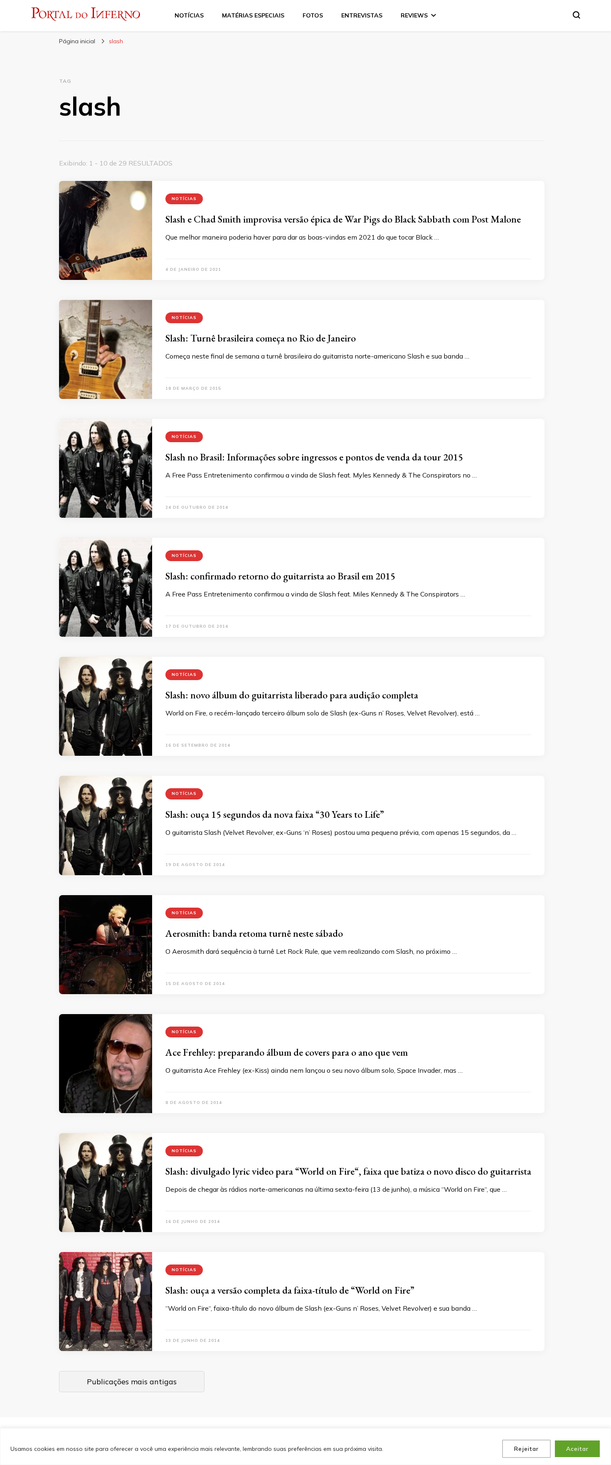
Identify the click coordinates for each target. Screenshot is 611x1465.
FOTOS (313, 15)
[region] (305, 1446)
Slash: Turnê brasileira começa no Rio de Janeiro (260, 338)
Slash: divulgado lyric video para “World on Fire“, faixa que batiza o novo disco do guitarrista (348, 1171)
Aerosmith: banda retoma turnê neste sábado (254, 933)
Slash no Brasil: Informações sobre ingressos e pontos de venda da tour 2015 (314, 456)
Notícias (184, 198)
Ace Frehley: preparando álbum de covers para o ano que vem (286, 1052)
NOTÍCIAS (189, 15)
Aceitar (577, 1449)
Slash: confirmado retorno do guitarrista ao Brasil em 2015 (280, 575)
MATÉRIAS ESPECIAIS (253, 15)
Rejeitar (526, 1449)
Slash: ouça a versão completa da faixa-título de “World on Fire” (289, 1290)
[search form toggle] (576, 15)
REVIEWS (414, 15)
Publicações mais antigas (132, 1381)
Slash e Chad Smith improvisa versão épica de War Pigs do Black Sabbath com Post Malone (343, 219)
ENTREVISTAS (361, 15)
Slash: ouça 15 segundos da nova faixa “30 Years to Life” (274, 814)
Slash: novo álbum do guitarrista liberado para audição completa (291, 694)
